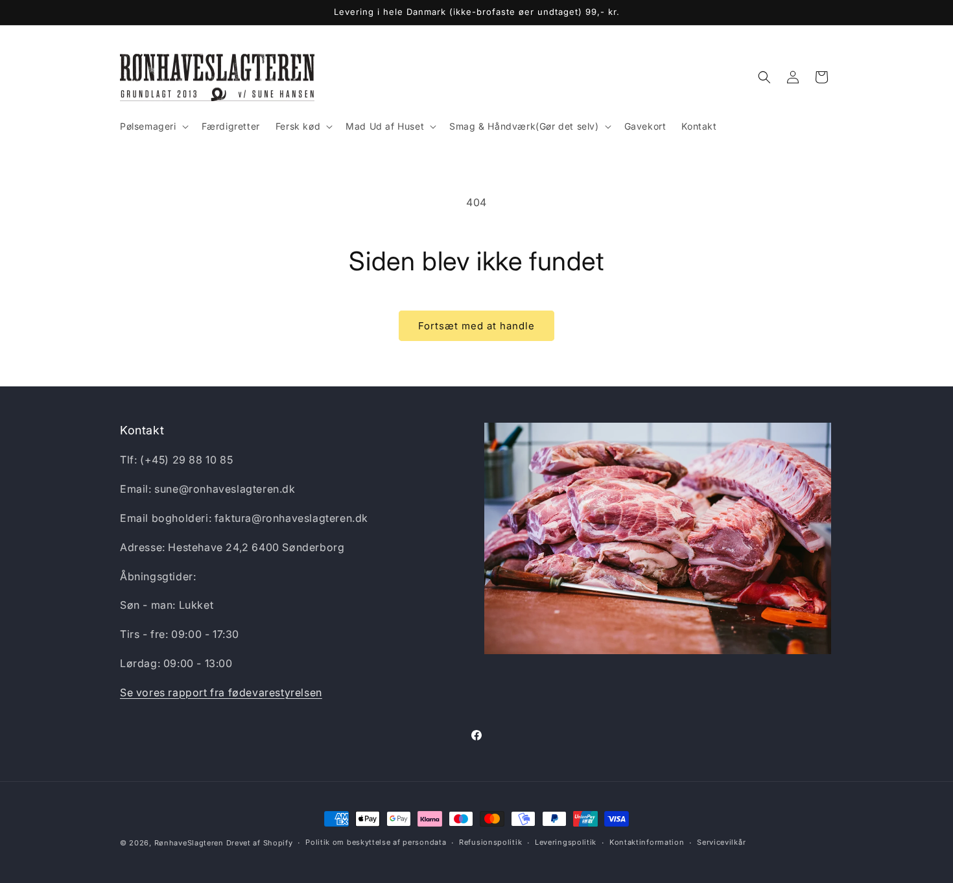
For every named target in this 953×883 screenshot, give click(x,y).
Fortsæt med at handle (476, 326)
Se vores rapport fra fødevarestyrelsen (221, 692)
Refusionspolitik (490, 842)
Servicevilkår (721, 842)
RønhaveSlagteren (190, 842)
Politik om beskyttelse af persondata (375, 842)
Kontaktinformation (647, 842)
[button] (153, 126)
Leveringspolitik (565, 842)
